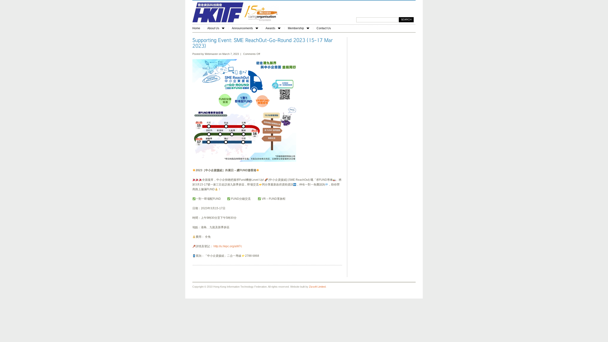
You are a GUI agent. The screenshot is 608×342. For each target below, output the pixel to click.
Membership (296, 28)
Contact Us (324, 28)
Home (196, 28)
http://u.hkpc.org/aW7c (228, 246)
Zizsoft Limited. (317, 286)
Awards (270, 28)
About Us (213, 28)
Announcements (242, 28)
